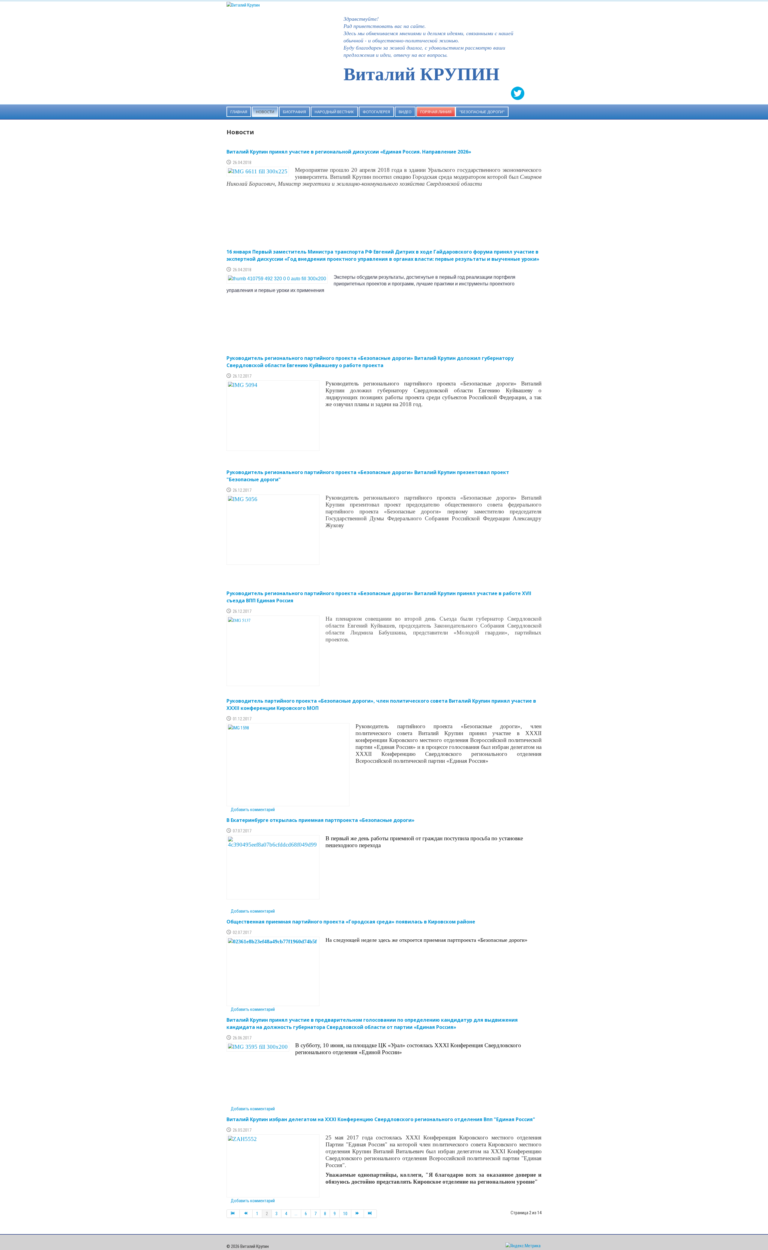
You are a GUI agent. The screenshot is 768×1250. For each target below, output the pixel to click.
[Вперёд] (357, 1213)
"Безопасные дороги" (482, 111)
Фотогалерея (376, 111)
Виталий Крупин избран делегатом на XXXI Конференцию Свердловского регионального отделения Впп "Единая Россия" (380, 1119)
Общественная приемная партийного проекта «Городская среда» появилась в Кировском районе (350, 921)
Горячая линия (436, 111)
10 (345, 1213)
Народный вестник (334, 111)
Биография (294, 111)
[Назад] (246, 1213)
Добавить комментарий (253, 809)
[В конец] (370, 1213)
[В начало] (233, 1213)
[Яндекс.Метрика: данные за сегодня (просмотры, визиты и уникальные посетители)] (523, 1245)
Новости (265, 111)
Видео (405, 111)
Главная (238, 111)
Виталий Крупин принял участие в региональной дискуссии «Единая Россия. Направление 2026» (348, 151)
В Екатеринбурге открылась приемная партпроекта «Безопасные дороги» (320, 820)
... (296, 1213)
